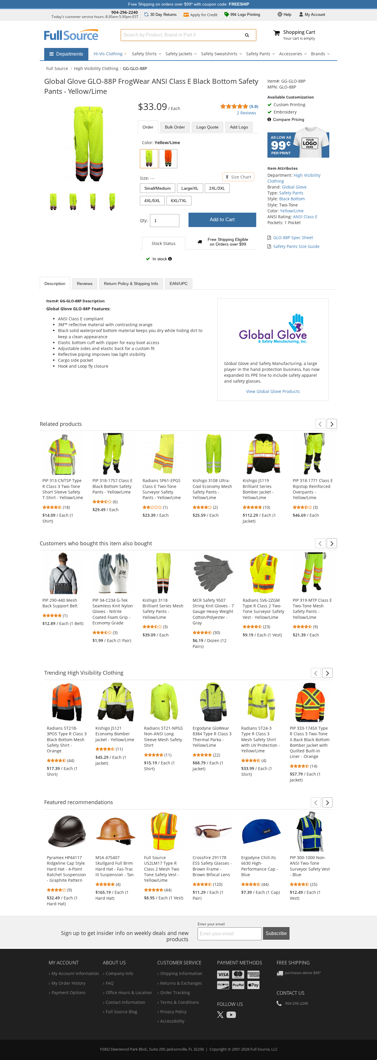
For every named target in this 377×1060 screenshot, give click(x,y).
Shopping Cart (299, 32)
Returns (163, 14)
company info (119, 973)
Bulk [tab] (175, 127)
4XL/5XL (152, 200)
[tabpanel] (198, 203)
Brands (318, 53)
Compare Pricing (288, 119)
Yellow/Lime (292, 211)
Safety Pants (258, 53)
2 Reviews (246, 113)
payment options (68, 992)
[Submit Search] (247, 35)
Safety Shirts (144, 53)
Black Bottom (292, 198)
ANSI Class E (305, 216)
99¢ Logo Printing (244, 14)
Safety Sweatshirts (219, 53)
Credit (204, 14)
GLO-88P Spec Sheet (293, 237)
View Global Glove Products (273, 391)
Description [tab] (54, 283)
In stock (159, 258)
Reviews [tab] (84, 283)
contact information (125, 1002)
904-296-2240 (124, 12)
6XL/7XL (179, 200)
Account (315, 14)
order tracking (175, 992)
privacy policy (173, 1011)
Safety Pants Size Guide (296, 246)
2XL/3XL (217, 188)
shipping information (181, 973)
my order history (68, 983)
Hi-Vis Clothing (109, 53)
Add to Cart (222, 219)
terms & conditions (179, 1002)
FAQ (110, 983)
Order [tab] (148, 127)
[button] (320, 424)
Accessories (290, 53)
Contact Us (291, 993)
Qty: (144, 220)
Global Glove (294, 187)
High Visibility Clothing (96, 68)
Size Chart (240, 176)
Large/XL (190, 188)
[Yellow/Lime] (149, 158)
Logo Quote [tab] (207, 127)
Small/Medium (157, 188)
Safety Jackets (179, 53)
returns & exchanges (181, 983)
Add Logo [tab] (239, 127)
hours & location (129, 992)
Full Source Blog (121, 1011)
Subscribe (276, 933)
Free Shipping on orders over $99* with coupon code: (188, 4)
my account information (75, 973)
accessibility (172, 1021)
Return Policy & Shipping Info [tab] (131, 283)
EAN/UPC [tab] (179, 283)
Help (286, 14)
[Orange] (168, 158)
